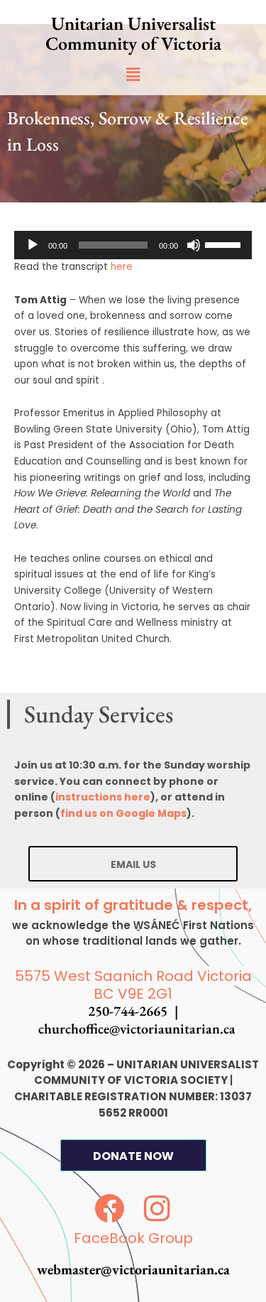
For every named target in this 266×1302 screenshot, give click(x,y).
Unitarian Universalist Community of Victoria (133, 33)
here (122, 266)
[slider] (225, 243)
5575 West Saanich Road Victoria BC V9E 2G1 (133, 985)
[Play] (33, 245)
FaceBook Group (133, 1238)
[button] (133, 74)
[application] (133, 245)
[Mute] (194, 245)
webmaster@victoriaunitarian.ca (133, 1269)
